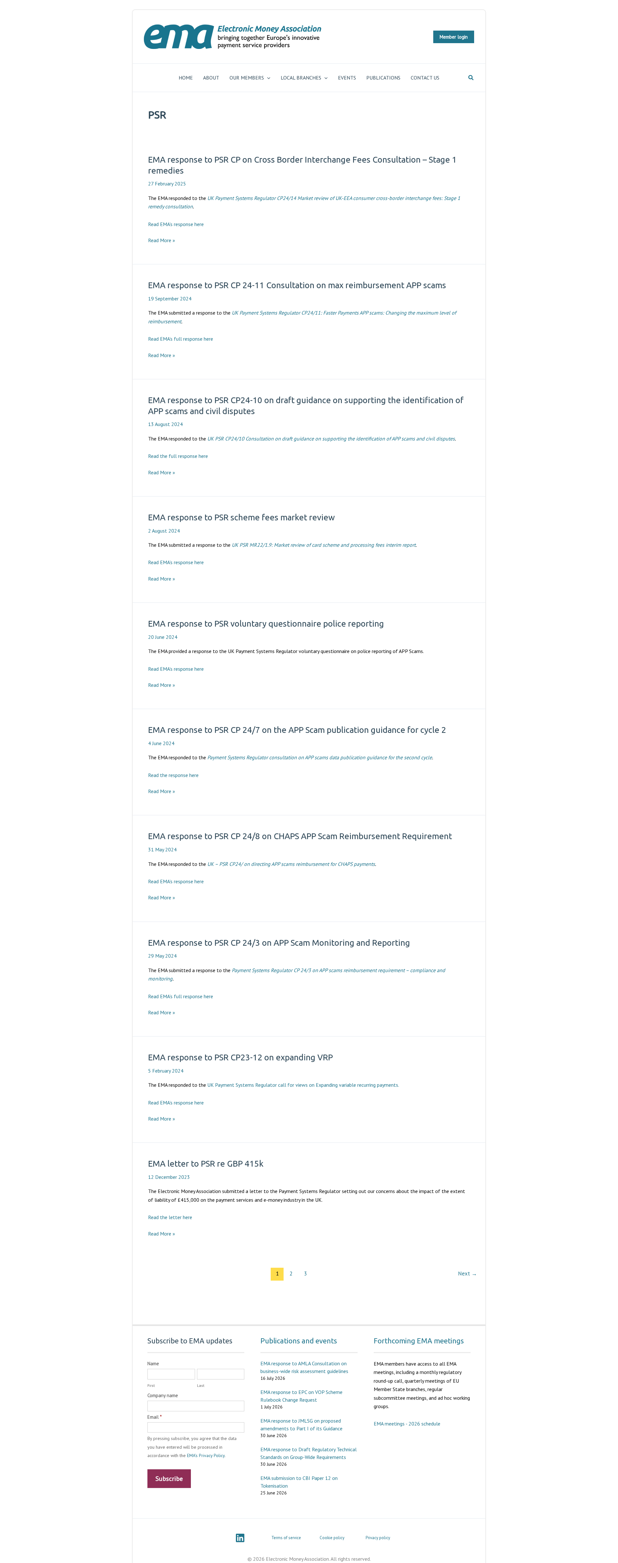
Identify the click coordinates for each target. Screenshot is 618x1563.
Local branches (301, 77)
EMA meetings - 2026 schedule (407, 1423)
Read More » (161, 240)
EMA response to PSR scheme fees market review (241, 517)
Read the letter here (170, 1217)
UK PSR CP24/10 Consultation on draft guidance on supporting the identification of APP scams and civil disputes (331, 438)
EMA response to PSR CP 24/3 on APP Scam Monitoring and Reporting (279, 942)
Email (154, 1417)
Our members (246, 77)
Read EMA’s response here (176, 224)
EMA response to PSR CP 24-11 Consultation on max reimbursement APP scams (297, 285)
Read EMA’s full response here (180, 339)
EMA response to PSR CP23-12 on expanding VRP (240, 1057)
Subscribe (169, 1478)
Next (467, 1273)
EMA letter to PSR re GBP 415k (206, 1163)
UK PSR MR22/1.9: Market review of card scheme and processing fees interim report (324, 545)
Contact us (425, 77)
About (211, 77)
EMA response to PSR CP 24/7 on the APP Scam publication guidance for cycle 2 (297, 729)
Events (347, 77)
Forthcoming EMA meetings (419, 1341)
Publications (383, 77)
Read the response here (173, 775)
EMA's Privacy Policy (206, 1455)
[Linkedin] (240, 1538)
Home (186, 77)
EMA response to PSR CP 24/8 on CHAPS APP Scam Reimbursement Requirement (300, 836)
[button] (453, 37)
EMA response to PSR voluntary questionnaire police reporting (266, 623)
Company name (162, 1395)
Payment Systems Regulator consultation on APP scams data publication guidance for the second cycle (319, 757)
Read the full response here (178, 456)
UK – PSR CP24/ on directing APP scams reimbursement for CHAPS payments (291, 864)
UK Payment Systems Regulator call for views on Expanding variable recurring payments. (303, 1085)
